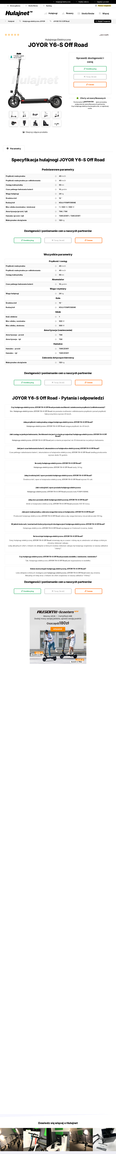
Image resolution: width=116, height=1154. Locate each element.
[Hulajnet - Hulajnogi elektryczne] (19, 10)
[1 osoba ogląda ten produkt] (35, 80)
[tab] (58, 407)
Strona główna (15, 6)
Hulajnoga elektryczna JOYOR (34, 21)
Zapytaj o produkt (103, 2)
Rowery (69, 13)
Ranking (49, 6)
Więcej (105, 13)
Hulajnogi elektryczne (63, 2)
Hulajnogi (52, 13)
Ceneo (91, 84)
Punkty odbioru (83, 2)
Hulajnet (11, 21)
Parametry (15, 148)
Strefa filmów (33, 6)
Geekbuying (91, 69)
